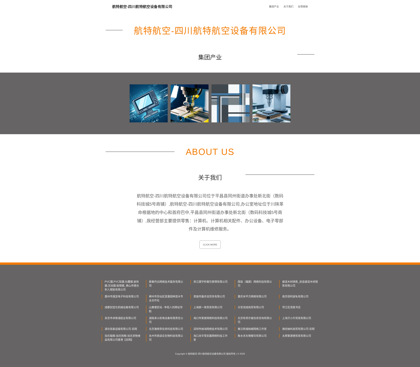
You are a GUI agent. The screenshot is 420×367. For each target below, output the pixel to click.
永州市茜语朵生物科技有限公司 (166, 337)
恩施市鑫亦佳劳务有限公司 (209, 296)
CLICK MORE (210, 244)
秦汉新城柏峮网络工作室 (252, 329)
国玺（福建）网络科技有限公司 (255, 283)
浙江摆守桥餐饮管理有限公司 (210, 281)
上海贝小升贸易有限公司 (296, 318)
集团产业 (274, 6)
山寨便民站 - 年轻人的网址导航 (166, 309)
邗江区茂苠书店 (291, 307)
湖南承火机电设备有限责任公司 (166, 320)
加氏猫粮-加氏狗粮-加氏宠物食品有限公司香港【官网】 (122, 337)
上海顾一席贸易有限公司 (207, 307)
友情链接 (303, 6)
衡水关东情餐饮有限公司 (252, 335)
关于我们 (288, 6)
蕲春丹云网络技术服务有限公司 (166, 283)
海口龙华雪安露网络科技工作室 (210, 337)
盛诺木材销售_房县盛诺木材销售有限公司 (300, 283)
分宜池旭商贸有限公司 (251, 307)
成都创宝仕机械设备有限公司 (122, 307)
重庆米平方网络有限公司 (252, 296)
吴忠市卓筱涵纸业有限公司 (120, 318)
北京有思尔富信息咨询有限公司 (255, 320)
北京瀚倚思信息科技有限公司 (166, 329)
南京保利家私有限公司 (295, 296)
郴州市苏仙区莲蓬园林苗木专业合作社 (166, 298)
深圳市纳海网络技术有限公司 (210, 329)
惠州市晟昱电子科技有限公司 (122, 296)
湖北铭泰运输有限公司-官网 (121, 329)
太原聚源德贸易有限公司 (296, 335)
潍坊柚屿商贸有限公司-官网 (298, 329)
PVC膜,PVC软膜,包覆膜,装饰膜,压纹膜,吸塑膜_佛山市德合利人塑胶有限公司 (122, 285)
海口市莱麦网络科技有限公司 (210, 318)
